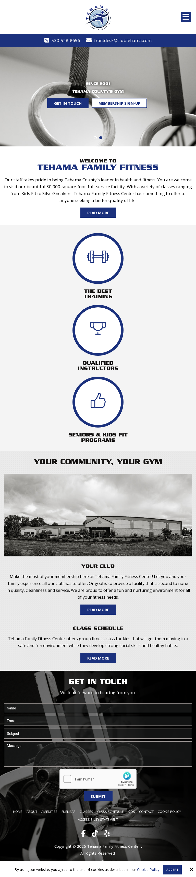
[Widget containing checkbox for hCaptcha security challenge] (98, 779)
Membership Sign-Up (119, 103)
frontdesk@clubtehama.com (123, 40)
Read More (98, 212)
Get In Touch (68, 103)
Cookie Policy (148, 870)
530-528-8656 (66, 40)
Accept (172, 870)
